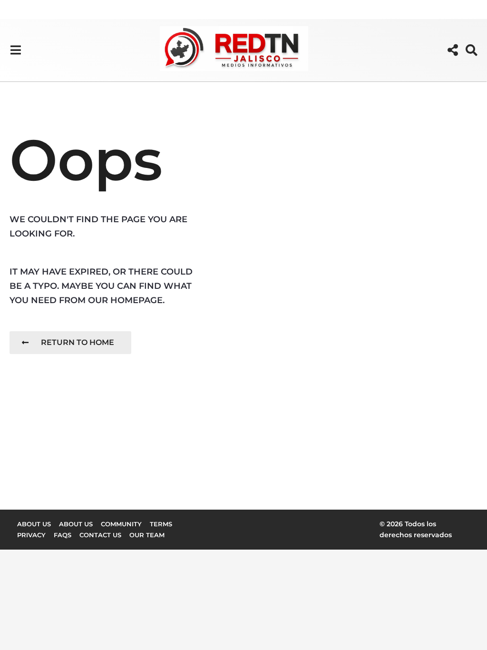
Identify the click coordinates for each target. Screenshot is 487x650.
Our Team (147, 535)
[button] (15, 49)
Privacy (31, 535)
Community (121, 524)
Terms (161, 524)
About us (34, 524)
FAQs (62, 535)
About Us (76, 524)
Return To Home (77, 342)
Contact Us (100, 535)
